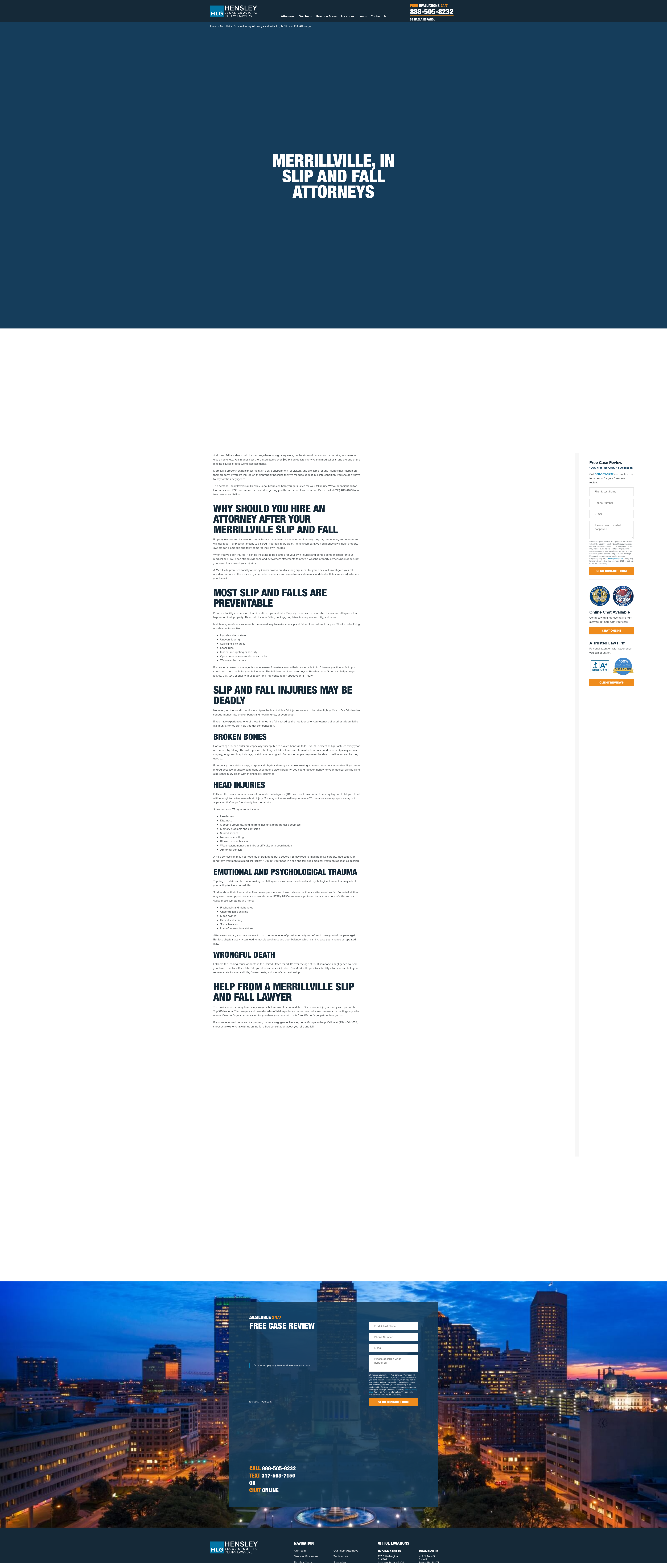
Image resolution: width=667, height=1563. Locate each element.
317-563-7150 (272, 1476)
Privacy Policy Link (616, 558)
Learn (363, 16)
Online (264, 1491)
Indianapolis (389, 1551)
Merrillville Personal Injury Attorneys (242, 26)
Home (213, 26)
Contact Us (378, 16)
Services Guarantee (306, 1556)
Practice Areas (326, 16)
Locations (348, 16)
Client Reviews (611, 682)
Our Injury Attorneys (346, 1551)
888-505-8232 (432, 12)
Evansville (428, 1551)
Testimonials (341, 1556)
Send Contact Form (611, 571)
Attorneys (287, 16)
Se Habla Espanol (422, 19)
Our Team (305, 16)
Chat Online (611, 630)
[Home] (233, 11)
